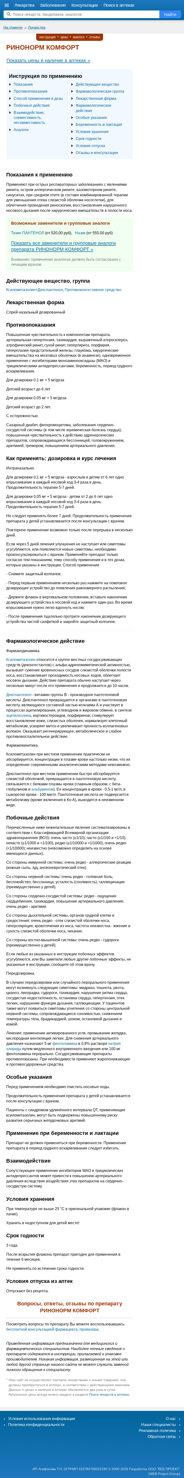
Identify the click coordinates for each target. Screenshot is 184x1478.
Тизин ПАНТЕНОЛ (27, 233)
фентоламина (64, 1044)
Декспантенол (18, 695)
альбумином (42, 789)
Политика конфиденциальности (36, 1425)
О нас (171, 1419)
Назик (80, 233)
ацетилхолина (18, 715)
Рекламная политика (157, 1431)
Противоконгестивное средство (93, 290)
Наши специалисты (158, 1425)
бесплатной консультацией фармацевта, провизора (52, 1329)
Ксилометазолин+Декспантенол (34, 290)
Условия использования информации (41, 1419)
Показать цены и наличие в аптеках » (48, 60)
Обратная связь (162, 1437)
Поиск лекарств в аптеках (109, 1394)
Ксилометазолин (20, 660)
